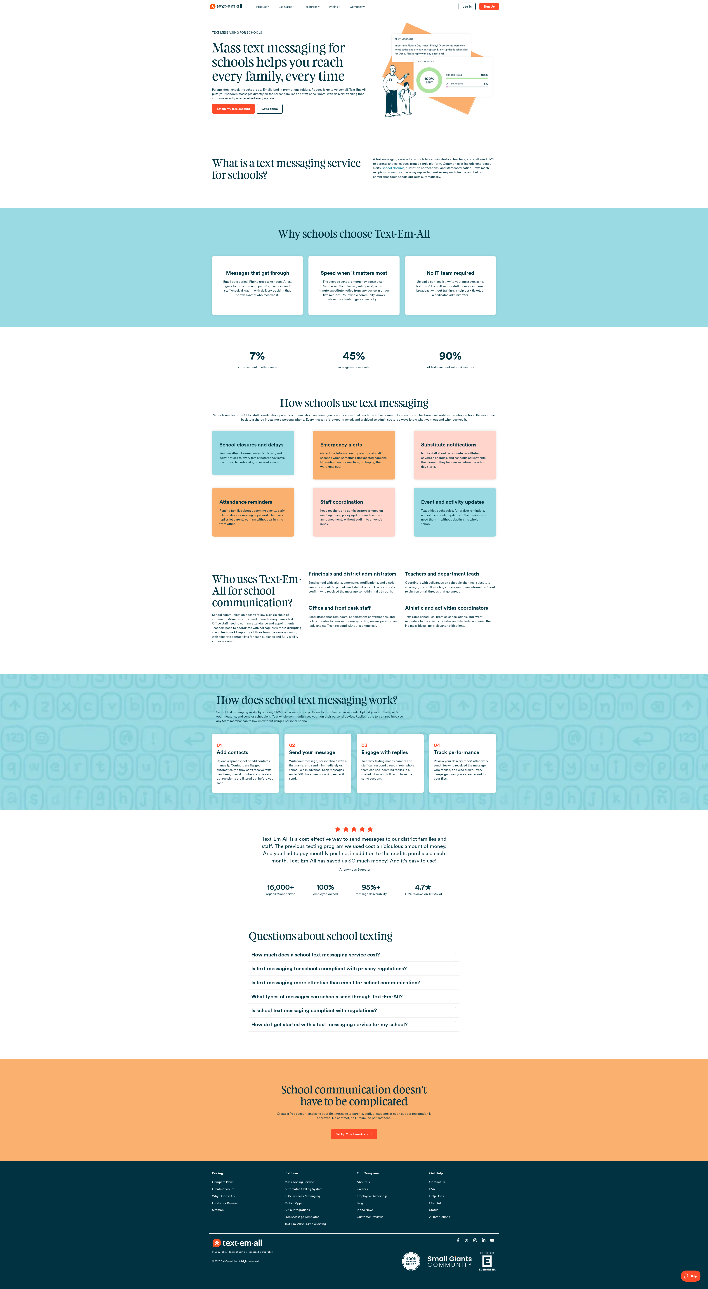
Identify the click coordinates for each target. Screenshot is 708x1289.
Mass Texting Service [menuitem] (299, 1182)
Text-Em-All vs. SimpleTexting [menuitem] (305, 1224)
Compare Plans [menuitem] (223, 1182)
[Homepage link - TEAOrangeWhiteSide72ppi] (237, 1245)
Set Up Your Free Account (354, 1134)
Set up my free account (233, 109)
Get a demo (269, 109)
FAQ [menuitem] (432, 1189)
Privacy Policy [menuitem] (219, 1251)
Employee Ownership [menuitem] (372, 1196)
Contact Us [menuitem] (437, 1182)
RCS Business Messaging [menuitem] (302, 1196)
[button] (458, 1240)
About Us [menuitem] (363, 1182)
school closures (393, 168)
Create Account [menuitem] (223, 1189)
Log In (467, 6)
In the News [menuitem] (365, 1210)
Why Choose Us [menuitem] (223, 1196)
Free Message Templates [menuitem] (301, 1217)
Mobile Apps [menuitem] (293, 1203)
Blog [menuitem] (360, 1203)
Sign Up (489, 6)
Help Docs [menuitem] (436, 1196)
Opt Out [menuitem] (435, 1203)
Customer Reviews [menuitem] (225, 1203)
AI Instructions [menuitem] (439, 1217)
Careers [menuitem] (362, 1189)
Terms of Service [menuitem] (238, 1251)
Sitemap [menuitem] (218, 1210)
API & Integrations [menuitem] (297, 1210)
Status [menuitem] (433, 1210)
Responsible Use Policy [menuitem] (261, 1251)
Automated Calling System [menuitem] (303, 1189)
